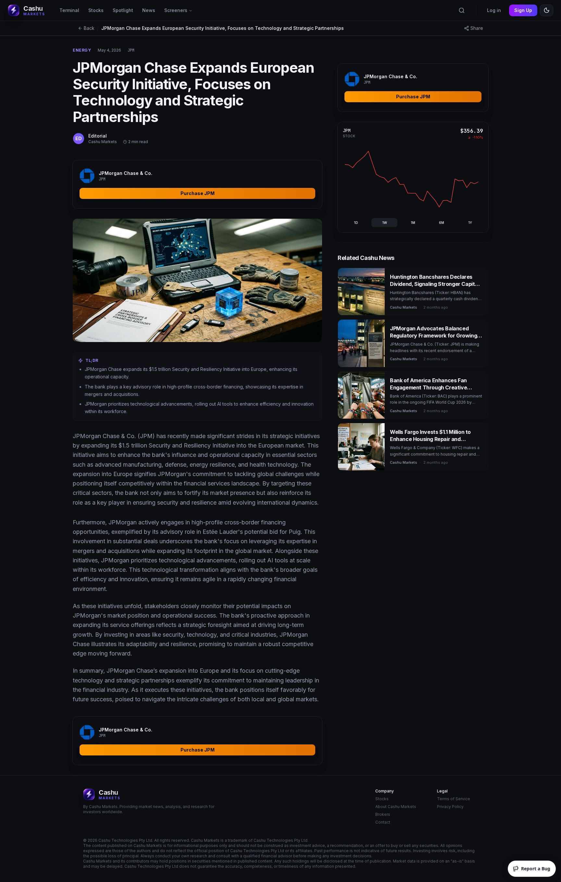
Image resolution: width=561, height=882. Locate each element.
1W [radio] (384, 223)
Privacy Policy (450, 806)
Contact (382, 822)
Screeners (175, 10)
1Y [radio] (470, 223)
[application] (412, 179)
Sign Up (523, 10)
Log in (494, 10)
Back (89, 28)
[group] (413, 222)
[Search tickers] (461, 10)
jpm (131, 50)
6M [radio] (441, 223)
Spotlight (123, 10)
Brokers (382, 814)
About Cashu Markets (395, 806)
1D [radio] (356, 223)
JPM (347, 130)
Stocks (96, 10)
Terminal (69, 10)
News (148, 10)
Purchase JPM (198, 193)
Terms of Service (453, 798)
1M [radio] (413, 223)
